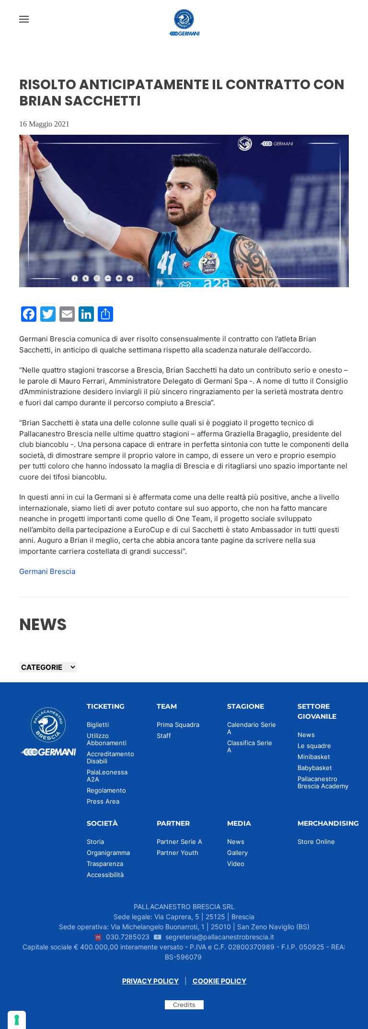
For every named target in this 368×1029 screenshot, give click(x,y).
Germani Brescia (47, 571)
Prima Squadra (178, 724)
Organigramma (108, 852)
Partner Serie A (179, 841)
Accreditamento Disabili (110, 757)
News (306, 734)
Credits (184, 1004)
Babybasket (315, 768)
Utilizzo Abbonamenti (106, 739)
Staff (164, 735)
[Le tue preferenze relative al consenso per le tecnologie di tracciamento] (17, 1020)
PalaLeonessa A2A (107, 775)
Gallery (237, 852)
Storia (95, 841)
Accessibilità (105, 874)
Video (235, 863)
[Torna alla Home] (184, 19)
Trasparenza (105, 863)
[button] (24, 19)
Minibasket (314, 756)
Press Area (103, 801)
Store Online (316, 841)
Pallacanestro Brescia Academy (323, 782)
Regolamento (106, 790)
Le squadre (314, 745)
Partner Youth (177, 852)
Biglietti (98, 724)
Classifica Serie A (249, 746)
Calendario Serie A (251, 728)
